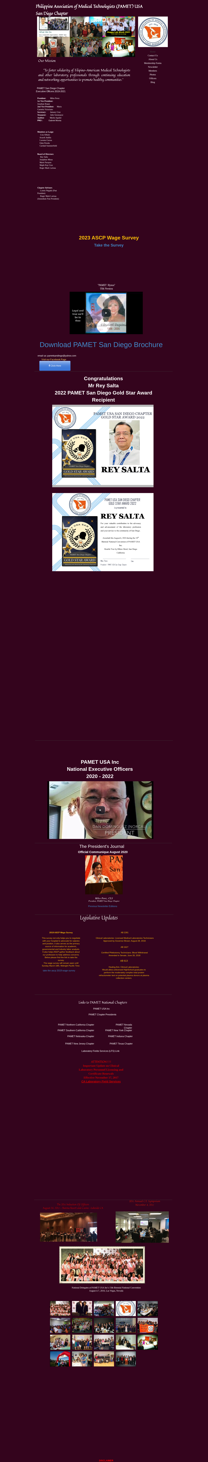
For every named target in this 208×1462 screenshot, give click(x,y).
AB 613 (124, 961)
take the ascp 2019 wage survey (59, 970)
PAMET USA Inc (101, 1009)
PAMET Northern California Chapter (76, 1025)
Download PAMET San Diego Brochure (101, 345)
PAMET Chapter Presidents (102, 1014)
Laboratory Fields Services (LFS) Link (100, 1051)
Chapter (90, 1043)
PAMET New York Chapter (118, 1030)
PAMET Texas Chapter (121, 1043)
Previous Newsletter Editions (102, 906)
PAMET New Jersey (75, 1043)
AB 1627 (124, 947)
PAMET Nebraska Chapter (80, 1036)
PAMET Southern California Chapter (76, 1030)
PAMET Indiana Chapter (120, 1036)
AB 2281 (124, 932)
